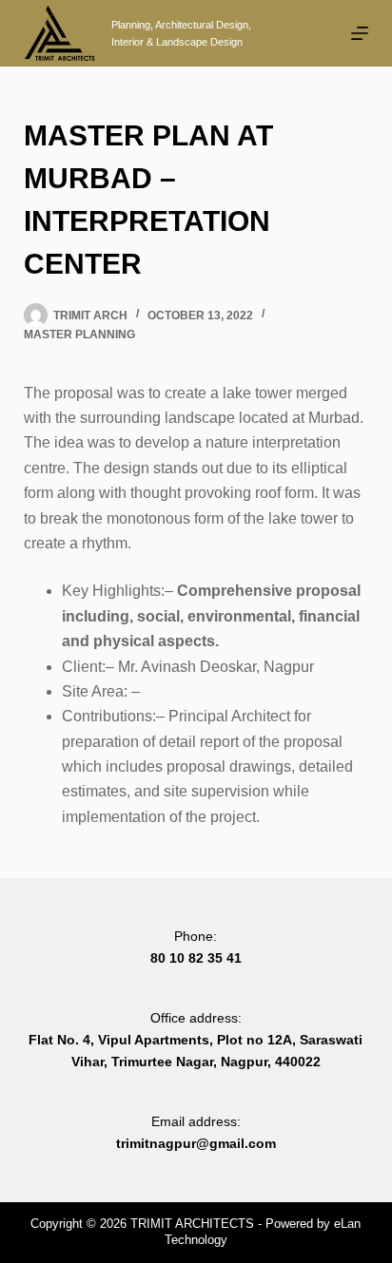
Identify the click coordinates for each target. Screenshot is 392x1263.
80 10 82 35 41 (196, 958)
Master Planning (79, 334)
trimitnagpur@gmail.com (196, 1143)
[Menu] (359, 33)
